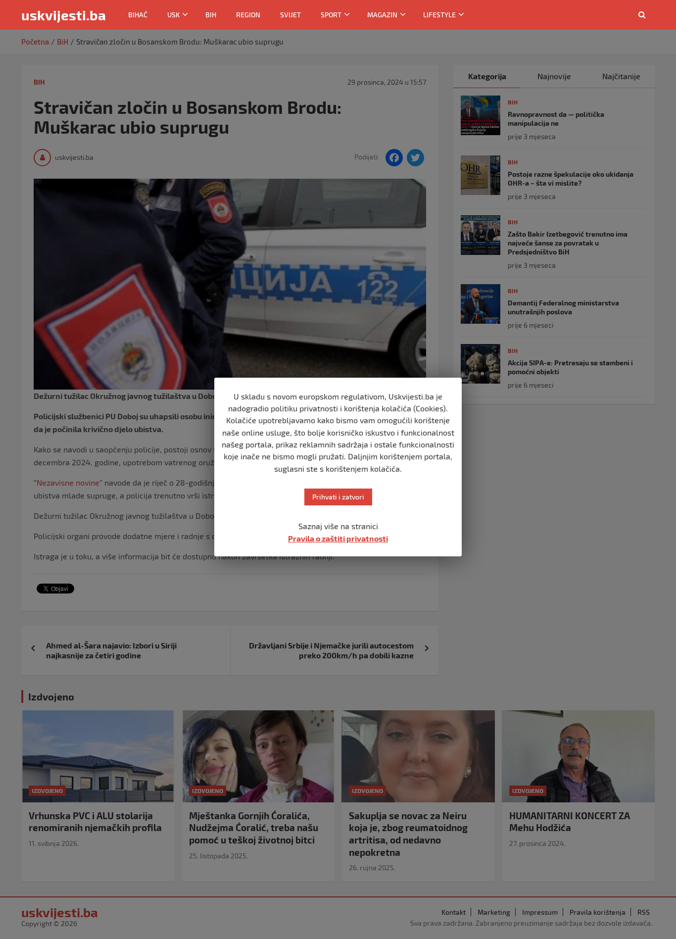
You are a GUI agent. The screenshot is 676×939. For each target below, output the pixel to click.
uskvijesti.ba (63, 15)
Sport (331, 14)
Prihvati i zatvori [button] (338, 497)
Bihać (137, 14)
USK (173, 14)
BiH (210, 14)
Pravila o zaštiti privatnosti (338, 538)
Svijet (290, 14)
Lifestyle (439, 14)
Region (248, 14)
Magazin (382, 14)
